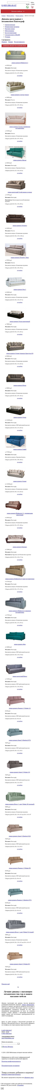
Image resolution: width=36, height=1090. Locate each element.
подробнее (19, 75)
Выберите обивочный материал (11, 1074)
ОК (2, 1088)
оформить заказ (28, 1077)
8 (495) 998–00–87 (9, 5)
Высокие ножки (10, 29)
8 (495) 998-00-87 (7, 1030)
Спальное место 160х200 (12, 35)
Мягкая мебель (10, 15)
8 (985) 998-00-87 (7, 1033)
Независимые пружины (12, 26)
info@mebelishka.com (8, 1038)
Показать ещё (6, 984)
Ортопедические (10, 24)
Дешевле (4, 42)
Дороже (10, 42)
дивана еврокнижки (28, 1004)
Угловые (7, 37)
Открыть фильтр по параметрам (14, 45)
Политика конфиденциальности (11, 1061)
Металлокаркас (9, 31)
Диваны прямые (19, 15)
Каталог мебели (17, 11)
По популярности (19, 42)
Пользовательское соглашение (11, 1065)
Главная (3, 15)
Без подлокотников (10, 33)
